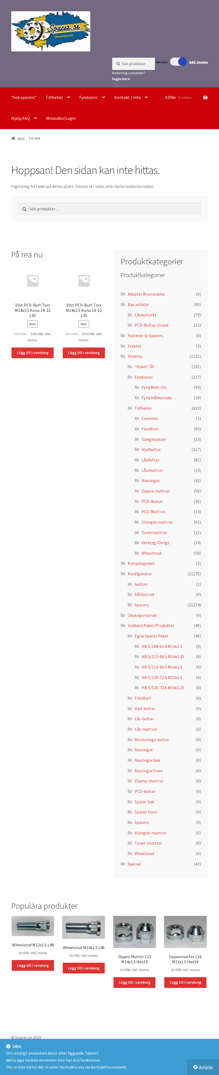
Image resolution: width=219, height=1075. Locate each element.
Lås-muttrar (146, 729)
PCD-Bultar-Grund (151, 325)
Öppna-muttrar (149, 780)
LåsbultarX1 (146, 315)
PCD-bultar (145, 791)
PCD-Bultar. (152, 501)
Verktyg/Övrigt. (156, 542)
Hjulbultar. (151, 449)
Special (134, 864)
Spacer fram (146, 812)
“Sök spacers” (23, 97)
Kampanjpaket (141, 563)
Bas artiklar (138, 304)
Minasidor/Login (61, 118)
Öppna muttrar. (156, 491)
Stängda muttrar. (157, 522)
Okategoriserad (142, 615)
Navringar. (151, 480)
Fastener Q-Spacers (145, 335)
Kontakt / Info (127, 97)
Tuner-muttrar (148, 843)
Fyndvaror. (88, 97)
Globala (135, 356)
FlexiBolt (143, 698)
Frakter (134, 346)
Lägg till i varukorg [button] (32, 352)
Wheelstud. (152, 553)
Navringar (144, 749)
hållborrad (144, 594)
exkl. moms (161, 62)
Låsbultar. (151, 459)
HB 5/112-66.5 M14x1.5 (162, 667)
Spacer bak (144, 801)
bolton (141, 584)
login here (121, 78)
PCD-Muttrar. (154, 511)
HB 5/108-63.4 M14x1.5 (162, 646)
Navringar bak (147, 760)
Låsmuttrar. (152, 470)
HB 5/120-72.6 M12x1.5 (162, 677)
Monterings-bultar (152, 739)
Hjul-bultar (145, 708)
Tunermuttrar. (155, 532)
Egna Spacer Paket (152, 636)
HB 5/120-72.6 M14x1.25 (163, 687)
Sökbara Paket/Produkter (151, 625)
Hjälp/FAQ (20, 118)
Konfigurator (140, 573)
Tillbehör (54, 97)
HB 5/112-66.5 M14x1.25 (163, 656)
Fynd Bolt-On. (154, 387)
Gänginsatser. (154, 439)
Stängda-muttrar (150, 832)
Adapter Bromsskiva (146, 294)
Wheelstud (144, 853)
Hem (21, 138)
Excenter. (150, 418)
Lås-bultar (144, 718)
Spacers (142, 604)
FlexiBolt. (150, 428)
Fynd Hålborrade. (157, 397)
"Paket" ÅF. (145, 366)
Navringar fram (149, 770)
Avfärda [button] (206, 1067)
